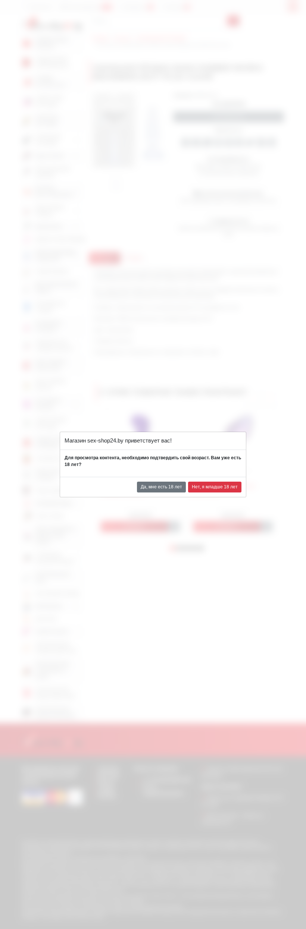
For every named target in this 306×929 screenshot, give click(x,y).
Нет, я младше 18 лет (215, 486)
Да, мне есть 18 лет (161, 486)
